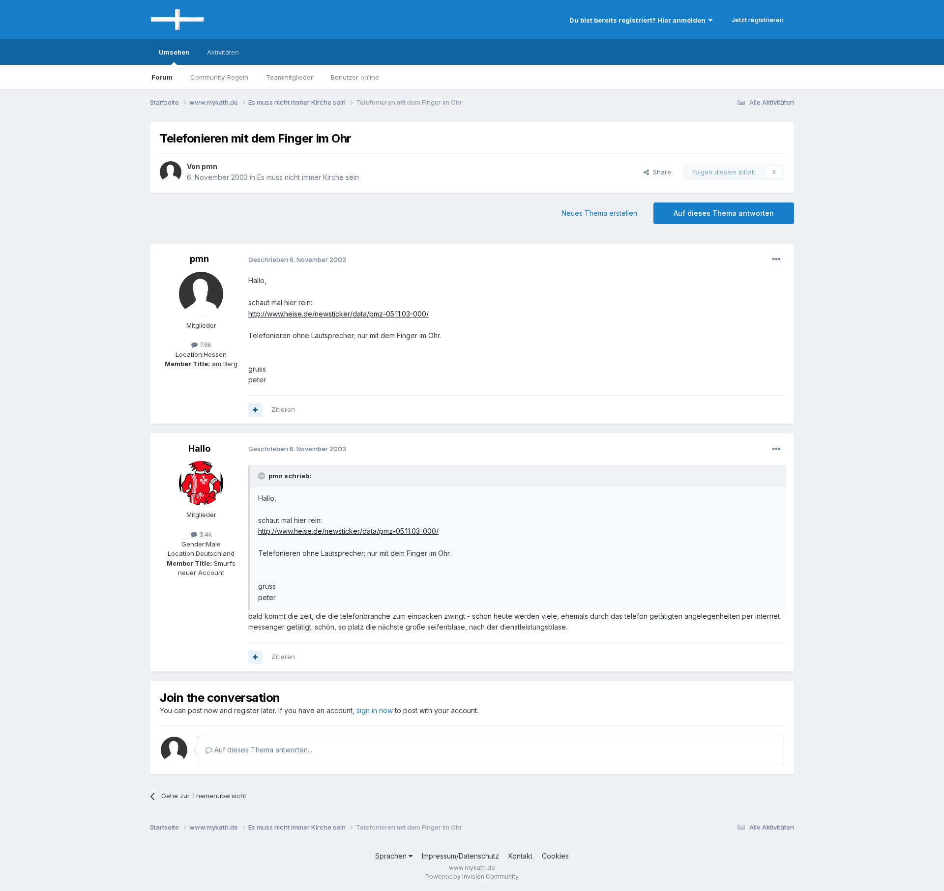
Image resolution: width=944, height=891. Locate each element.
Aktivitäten (223, 52)
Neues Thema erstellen (599, 213)
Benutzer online (355, 77)
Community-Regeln (219, 77)
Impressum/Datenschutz (460, 856)
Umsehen (174, 52)
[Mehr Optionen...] (776, 259)
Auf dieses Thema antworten (724, 213)
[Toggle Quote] (262, 476)
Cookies (555, 856)
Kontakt (520, 856)
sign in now (374, 710)
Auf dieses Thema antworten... (262, 750)
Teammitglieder (289, 77)
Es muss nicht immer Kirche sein (308, 177)
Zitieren (283, 409)
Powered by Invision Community (472, 876)
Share (660, 172)
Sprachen (392, 856)
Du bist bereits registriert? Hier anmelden (638, 20)
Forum (162, 77)
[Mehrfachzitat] (255, 410)
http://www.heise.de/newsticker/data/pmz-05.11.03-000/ (338, 314)
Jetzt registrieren (758, 20)
